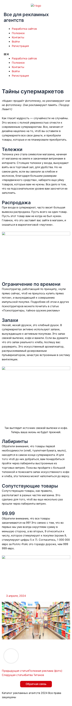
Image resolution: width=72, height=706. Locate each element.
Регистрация (20, 46)
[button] (36, 54)
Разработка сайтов (24, 28)
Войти (16, 41)
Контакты (18, 37)
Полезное (18, 33)
